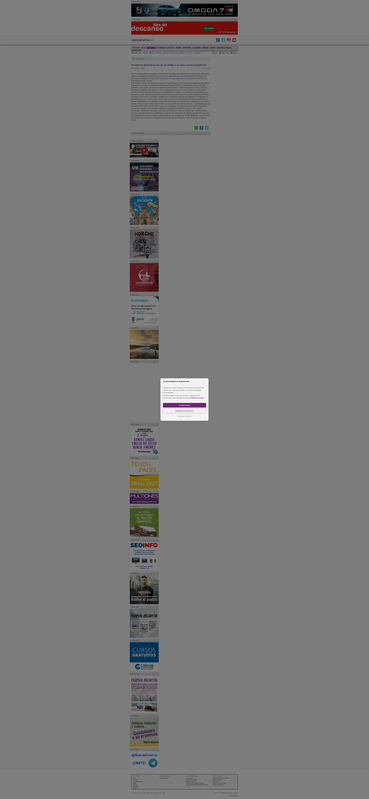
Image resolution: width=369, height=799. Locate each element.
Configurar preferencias (184, 411)
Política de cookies (197, 398)
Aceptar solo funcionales (184, 416)
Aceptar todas (184, 405)
